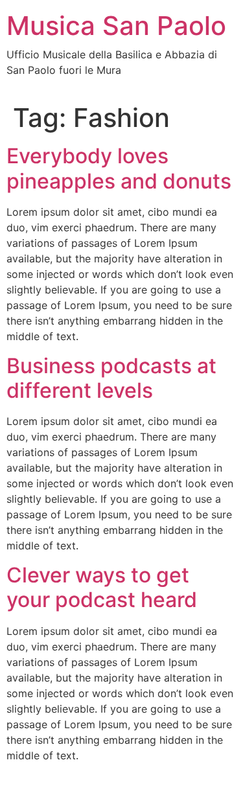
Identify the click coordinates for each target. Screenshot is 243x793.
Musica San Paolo (116, 25)
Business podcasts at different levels (111, 378)
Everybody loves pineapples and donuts (118, 168)
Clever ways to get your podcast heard (101, 587)
